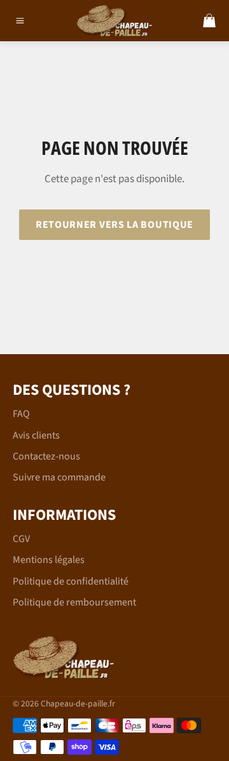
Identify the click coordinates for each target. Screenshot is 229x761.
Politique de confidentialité (70, 581)
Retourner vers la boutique (114, 225)
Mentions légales (49, 560)
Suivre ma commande (59, 477)
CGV (21, 539)
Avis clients (36, 435)
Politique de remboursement (74, 602)
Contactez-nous (46, 456)
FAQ (21, 414)
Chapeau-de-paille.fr (78, 704)
